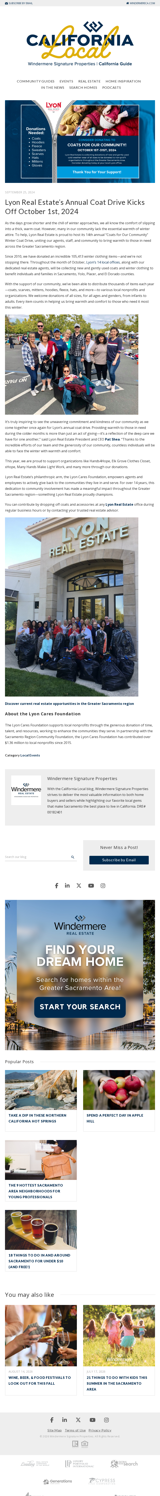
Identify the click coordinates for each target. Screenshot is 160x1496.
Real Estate (89, 81)
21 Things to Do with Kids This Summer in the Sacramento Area (117, 1383)
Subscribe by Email (119, 860)
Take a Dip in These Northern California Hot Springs (37, 1118)
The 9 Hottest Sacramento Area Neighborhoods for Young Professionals (36, 1191)
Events (66, 81)
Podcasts (111, 87)
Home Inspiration (123, 81)
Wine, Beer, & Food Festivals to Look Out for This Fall (40, 1380)
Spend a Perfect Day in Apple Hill (115, 1118)
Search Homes (83, 87)
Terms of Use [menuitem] (75, 1430)
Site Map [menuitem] (55, 1430)
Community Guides (36, 81)
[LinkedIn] (67, 885)
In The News (52, 87)
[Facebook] (56, 885)
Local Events (30, 755)
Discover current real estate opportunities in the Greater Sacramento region (69, 703)
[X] (78, 885)
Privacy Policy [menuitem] (100, 1430)
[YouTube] (91, 885)
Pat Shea (112, 439)
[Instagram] (103, 885)
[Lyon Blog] (80, 43)
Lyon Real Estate (119, 504)
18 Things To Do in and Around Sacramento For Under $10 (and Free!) (39, 1261)
